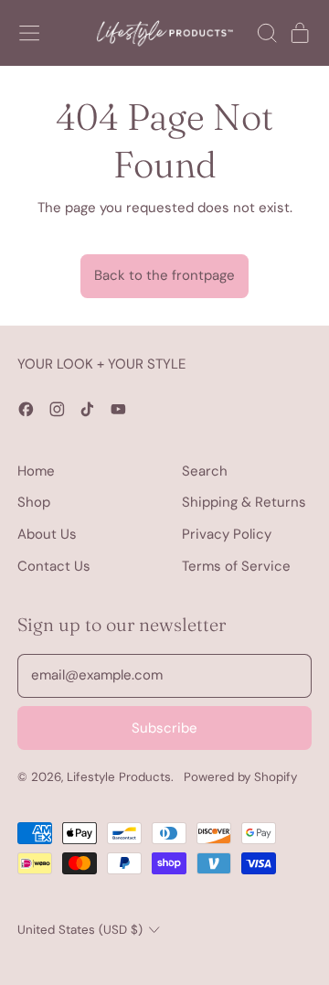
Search (205, 471)
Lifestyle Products (119, 777)
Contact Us (53, 566)
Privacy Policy (226, 534)
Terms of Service (236, 566)
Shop (33, 502)
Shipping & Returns (244, 502)
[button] (266, 33)
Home (36, 471)
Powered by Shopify (240, 777)
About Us (47, 534)
